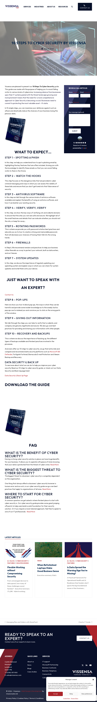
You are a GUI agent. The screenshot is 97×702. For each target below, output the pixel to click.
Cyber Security (22, 561)
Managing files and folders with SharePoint (21, 622)
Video (39, 561)
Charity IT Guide (84, 622)
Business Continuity (49, 668)
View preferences (86, 694)
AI (8, 561)
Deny (71, 694)
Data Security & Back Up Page (16, 375)
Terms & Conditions (36, 698)
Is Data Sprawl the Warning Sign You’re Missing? (77, 570)
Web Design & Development (31, 691)
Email (85, 92)
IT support (46, 662)
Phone (74, 102)
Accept (55, 694)
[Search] (72, 6)
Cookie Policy (66, 698)
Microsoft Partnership (50, 665)
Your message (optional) (76, 112)
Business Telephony (49, 671)
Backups (44, 333)
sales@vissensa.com (13, 675)
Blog (12, 561)
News (29, 665)
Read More (54, 465)
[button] (93, 680)
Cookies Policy (23, 698)
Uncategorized (22, 563)
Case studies (32, 672)
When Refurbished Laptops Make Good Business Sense (48, 567)
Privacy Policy (74, 698)
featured (11, 563)
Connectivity (47, 674)
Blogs (29, 668)
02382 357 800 (11, 672)
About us (30, 662)
